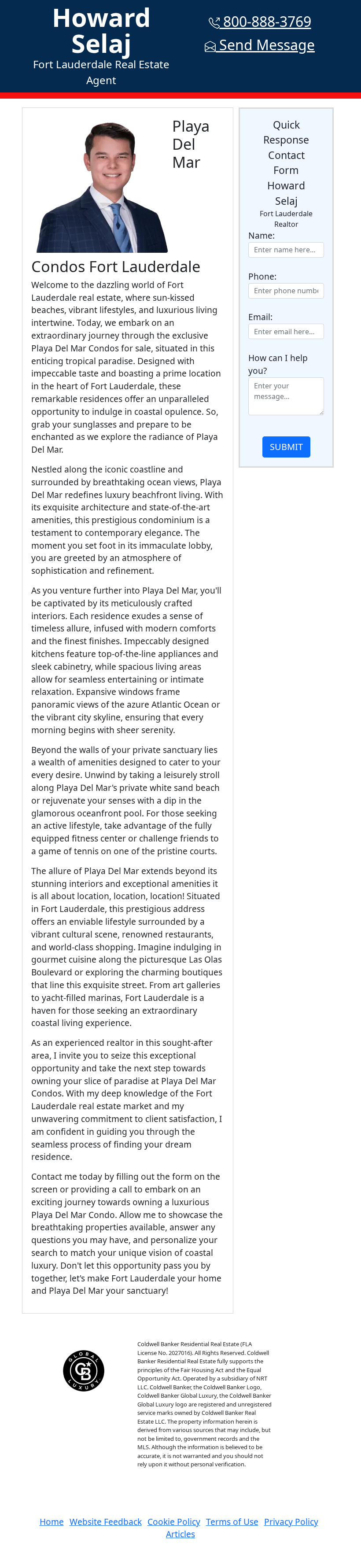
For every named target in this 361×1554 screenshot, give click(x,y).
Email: (260, 317)
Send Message (265, 44)
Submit (286, 447)
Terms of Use (232, 1522)
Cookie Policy (173, 1522)
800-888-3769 (265, 21)
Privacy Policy (291, 1522)
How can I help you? (278, 364)
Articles (180, 1534)
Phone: (262, 276)
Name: (261, 235)
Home (52, 1522)
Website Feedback (106, 1522)
